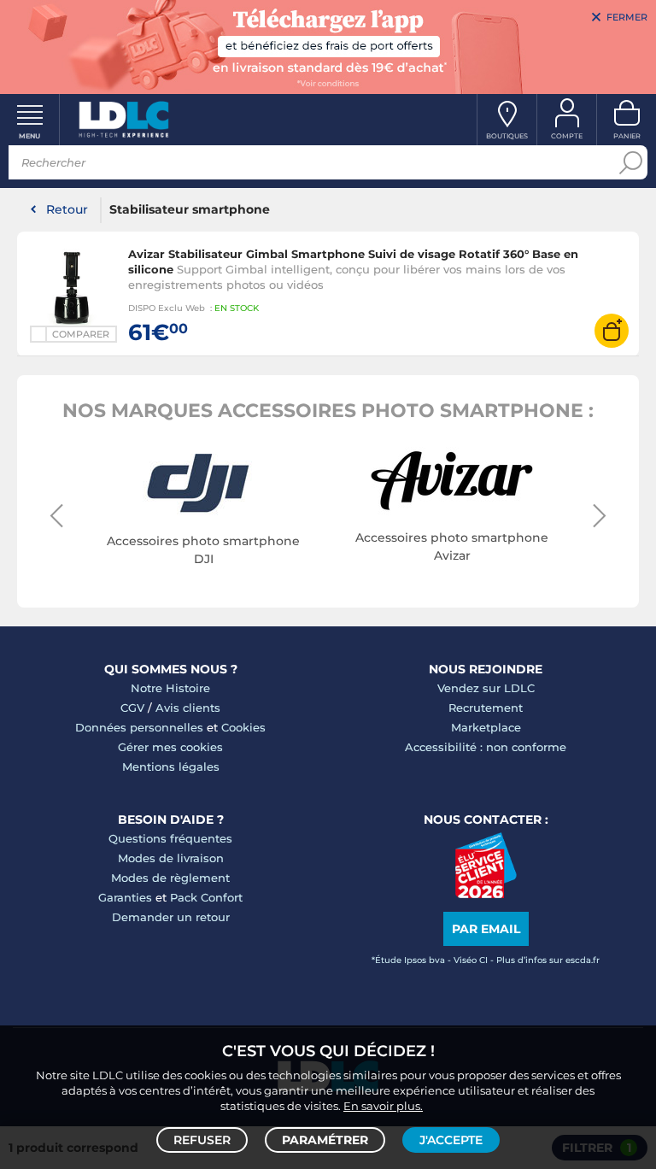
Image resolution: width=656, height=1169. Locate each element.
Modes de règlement (170, 877)
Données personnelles (139, 727)
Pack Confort (206, 897)
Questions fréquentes (170, 838)
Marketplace (486, 727)
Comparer (80, 334)
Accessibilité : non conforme (485, 747)
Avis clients (187, 707)
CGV (132, 707)
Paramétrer (325, 1140)
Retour (67, 209)
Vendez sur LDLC (486, 688)
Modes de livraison (171, 858)
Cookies (243, 727)
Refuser (202, 1140)
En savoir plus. (383, 1106)
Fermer (626, 17)
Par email (486, 929)
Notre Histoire (170, 688)
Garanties (125, 897)
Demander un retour (171, 917)
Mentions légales (171, 766)
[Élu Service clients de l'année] (486, 894)
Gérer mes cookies (170, 747)
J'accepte (451, 1140)
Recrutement (485, 707)
